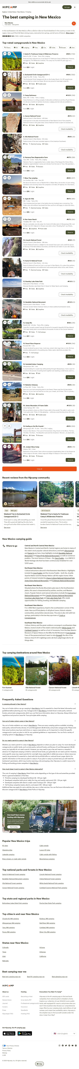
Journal (5, 1003)
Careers (5, 1007)
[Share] (9, 53)
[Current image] (9, 68)
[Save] (5, 53)
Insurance (24, 1007)
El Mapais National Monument (63, 580)
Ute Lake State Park (54, 598)
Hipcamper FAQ (7, 1013)
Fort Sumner (70, 633)
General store (6, 1000)
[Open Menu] (75, 7)
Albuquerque (69, 550)
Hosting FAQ (25, 1013)
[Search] (74, 23)
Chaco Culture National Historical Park (60, 578)
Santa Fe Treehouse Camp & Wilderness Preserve (54, 515)
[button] (39, 704)
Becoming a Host (26, 996)
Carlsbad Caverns (31, 630)
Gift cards (5, 996)
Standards (24, 1010)
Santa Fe (31, 553)
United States (12, 12)
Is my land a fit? (26, 1000)
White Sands (66, 627)
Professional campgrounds (30, 1003)
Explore (4, 12)
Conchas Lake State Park (34, 598)
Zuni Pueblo (37, 573)
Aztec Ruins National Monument (37, 580)
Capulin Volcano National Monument (59, 595)
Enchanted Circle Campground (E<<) (17, 515)
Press (4, 1010)
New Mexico (21, 12)
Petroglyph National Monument (48, 555)
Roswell (59, 635)
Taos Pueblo (59, 558)
